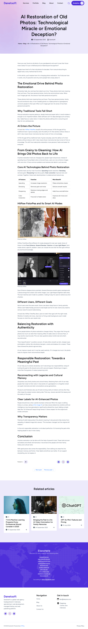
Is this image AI (37, 405)
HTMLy (22, 626)
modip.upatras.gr (44, 567)
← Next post (38, 470)
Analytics (76, 3)
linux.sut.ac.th (44, 576)
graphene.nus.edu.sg (44, 574)
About (51, 3)
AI (25, 462)
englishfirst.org (44, 557)
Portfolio (36, 3)
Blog (43, 3)
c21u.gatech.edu (44, 571)
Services (26, 3)
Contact (60, 3)
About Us (39, 605)
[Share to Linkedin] (68, 462)
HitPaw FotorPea (30, 129)
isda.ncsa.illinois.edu (44, 559)
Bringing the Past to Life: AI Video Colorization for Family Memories (43, 522)
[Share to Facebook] (58, 462)
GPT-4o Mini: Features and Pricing (71, 521)
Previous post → (49, 470)
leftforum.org (44, 565)
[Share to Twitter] (63, 462)
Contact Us (39, 609)
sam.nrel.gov (44, 569)
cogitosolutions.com (44, 561)
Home (38, 599)
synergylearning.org (44, 563)
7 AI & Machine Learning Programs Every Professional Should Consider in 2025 (15, 523)
